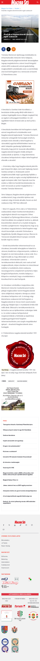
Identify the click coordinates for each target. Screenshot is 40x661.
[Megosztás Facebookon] (3, 49)
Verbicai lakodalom (9, 435)
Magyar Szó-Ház (6, 600)
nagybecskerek (22, 381)
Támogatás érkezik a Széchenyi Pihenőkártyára (18, 424)
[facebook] (3, 525)
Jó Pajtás (4, 543)
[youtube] (15, 525)
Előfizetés (4, 556)
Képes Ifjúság (5, 546)
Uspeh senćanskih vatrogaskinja (13, 441)
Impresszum (5, 568)
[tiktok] (20, 525)
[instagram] (26, 525)
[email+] (3, 529)
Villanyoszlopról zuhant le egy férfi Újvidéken (17, 430)
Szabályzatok (5, 565)
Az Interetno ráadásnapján (11, 462)
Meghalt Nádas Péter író (10, 480)
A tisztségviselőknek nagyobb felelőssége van (17, 496)
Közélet (17, 8)
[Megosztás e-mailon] (13, 49)
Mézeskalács (5, 540)
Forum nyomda (20, 599)
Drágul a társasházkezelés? (11, 446)
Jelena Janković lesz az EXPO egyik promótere (17, 485)
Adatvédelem (5, 562)
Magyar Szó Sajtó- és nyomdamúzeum (33, 601)
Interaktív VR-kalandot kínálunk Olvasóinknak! (17, 457)
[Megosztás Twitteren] (8, 49)
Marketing (4, 559)
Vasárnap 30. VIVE (8, 467)
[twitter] (9, 525)
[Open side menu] (2, 2)
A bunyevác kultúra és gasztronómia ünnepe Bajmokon (20, 491)
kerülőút (11, 381)
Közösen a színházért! (10, 451)
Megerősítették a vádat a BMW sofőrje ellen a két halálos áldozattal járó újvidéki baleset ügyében (18, 473)
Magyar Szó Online (6, 8)
